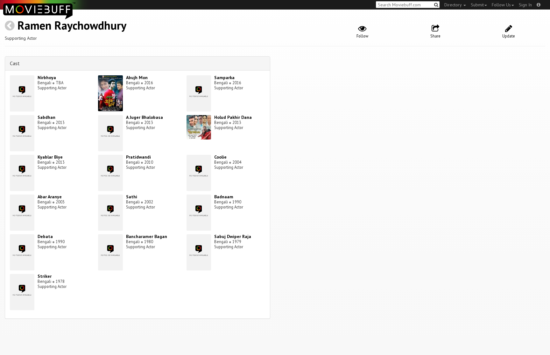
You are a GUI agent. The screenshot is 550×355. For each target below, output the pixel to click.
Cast (15, 63)
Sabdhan (46, 117)
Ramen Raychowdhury (72, 25)
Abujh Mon (137, 77)
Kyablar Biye (50, 157)
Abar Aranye (50, 197)
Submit (477, 5)
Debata (45, 236)
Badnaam (223, 197)
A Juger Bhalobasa (144, 117)
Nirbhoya (47, 77)
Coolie (220, 157)
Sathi (131, 197)
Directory (453, 5)
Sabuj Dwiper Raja (232, 236)
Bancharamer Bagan (146, 236)
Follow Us (501, 5)
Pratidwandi (138, 157)
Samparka (224, 77)
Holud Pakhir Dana (233, 117)
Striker (45, 276)
